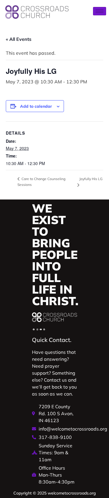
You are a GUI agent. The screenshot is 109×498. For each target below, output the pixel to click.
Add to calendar (36, 106)
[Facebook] (33, 329)
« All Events (18, 39)
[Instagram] (37, 329)
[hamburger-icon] (99, 11)
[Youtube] (40, 329)
